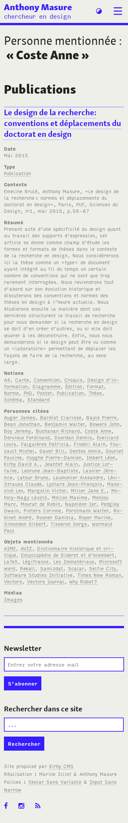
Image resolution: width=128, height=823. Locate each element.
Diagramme (46, 386)
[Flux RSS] (40, 806)
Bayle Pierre (101, 417)
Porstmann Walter (87, 510)
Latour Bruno (32, 477)
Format (95, 386)
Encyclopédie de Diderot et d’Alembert (67, 555)
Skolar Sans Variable (54, 781)
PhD (28, 393)
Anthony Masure (38, 7)
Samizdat (51, 568)
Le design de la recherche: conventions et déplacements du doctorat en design (62, 123)
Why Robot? (83, 581)
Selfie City (102, 568)
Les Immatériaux (73, 561)
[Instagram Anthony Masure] (23, 806)
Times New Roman (99, 575)
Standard (38, 399)
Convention (46, 379)
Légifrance (36, 561)
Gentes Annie (85, 451)
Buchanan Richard (58, 431)
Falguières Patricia (45, 444)
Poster (44, 393)
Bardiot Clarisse (60, 417)
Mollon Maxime (69, 497)
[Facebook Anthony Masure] (8, 806)
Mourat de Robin (40, 504)
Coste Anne (98, 431)
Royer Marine (95, 517)
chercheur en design (37, 16)
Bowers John (104, 424)
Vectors (13, 581)
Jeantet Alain (61, 464)
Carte (22, 379)
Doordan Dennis (73, 437)
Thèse (95, 393)
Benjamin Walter (65, 424)
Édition (73, 386)
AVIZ (26, 548)
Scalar (76, 568)
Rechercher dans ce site (43, 709)
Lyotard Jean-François (74, 484)
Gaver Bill (52, 451)
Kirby (61, 766)
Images (13, 599)
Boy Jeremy (17, 431)
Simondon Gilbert (25, 524)
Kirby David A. (21, 464)
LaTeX (11, 561)
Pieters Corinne (42, 510)
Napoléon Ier (80, 504)
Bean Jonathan (22, 424)
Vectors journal (45, 581)
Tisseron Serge (69, 524)
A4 (7, 379)
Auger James (19, 417)
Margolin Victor (47, 490)
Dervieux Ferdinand (27, 437)
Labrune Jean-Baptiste (50, 470)
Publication (17, 173)
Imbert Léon (100, 457)
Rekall (27, 568)
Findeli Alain (89, 444)
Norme (11, 393)
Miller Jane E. (88, 490)
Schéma (13, 399)
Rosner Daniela (55, 517)
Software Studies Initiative (38, 575)
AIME (10, 548)
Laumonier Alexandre (78, 477)
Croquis (73, 379)
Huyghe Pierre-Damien (54, 457)
